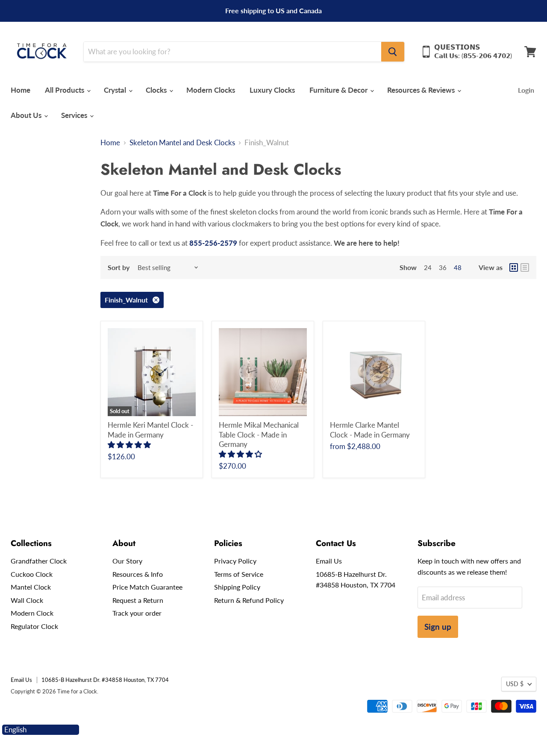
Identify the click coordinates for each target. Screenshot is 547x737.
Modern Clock (32, 613)
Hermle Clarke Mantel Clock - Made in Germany (370, 429)
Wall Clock (27, 600)
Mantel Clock (31, 587)
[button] (130, 444)
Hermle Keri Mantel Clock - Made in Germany (150, 429)
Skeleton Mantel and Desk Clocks (182, 142)
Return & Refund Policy (249, 600)
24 (428, 267)
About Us (27, 115)
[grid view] (513, 267)
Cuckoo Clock (32, 574)
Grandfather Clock (39, 561)
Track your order (137, 613)
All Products (65, 89)
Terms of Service (238, 574)
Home (20, 89)
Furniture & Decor (339, 89)
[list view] (525, 267)
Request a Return (137, 600)
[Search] (392, 52)
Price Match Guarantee (147, 587)
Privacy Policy (235, 561)
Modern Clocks (210, 89)
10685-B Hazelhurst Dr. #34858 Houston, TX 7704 (105, 679)
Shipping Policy (237, 587)
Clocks (157, 89)
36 (443, 267)
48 (458, 267)
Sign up (437, 626)
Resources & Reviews (421, 89)
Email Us (329, 561)
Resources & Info (137, 574)
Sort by (118, 267)
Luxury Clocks (272, 89)
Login (526, 90)
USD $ (514, 683)
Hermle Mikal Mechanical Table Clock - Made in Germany (259, 434)
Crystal (116, 89)
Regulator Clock (34, 626)
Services (75, 115)
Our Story (127, 561)
